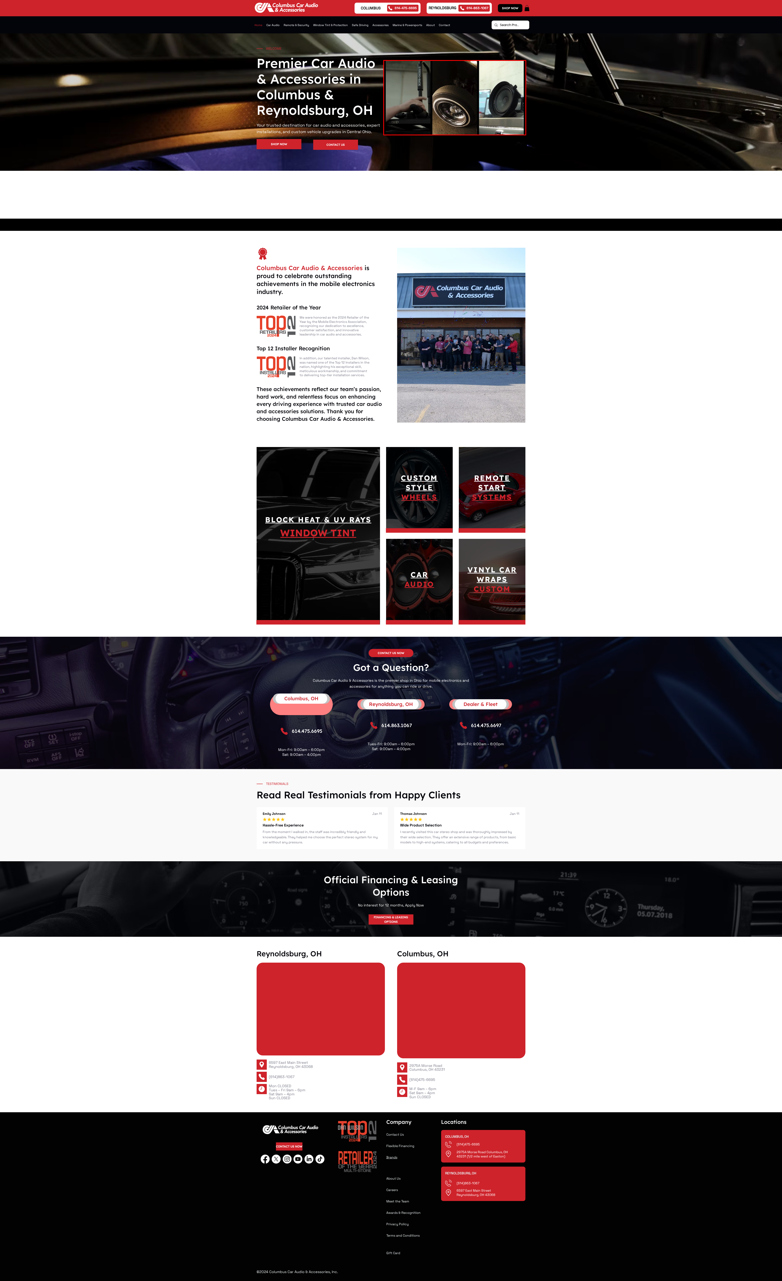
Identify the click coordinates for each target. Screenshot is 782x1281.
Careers (392, 1190)
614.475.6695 (307, 731)
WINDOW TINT (318, 533)
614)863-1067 (468, 1183)
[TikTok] (319, 1159)
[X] (276, 1159)
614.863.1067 (396, 725)
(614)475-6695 (422, 1079)
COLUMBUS (371, 8)
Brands (391, 1157)
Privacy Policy (397, 1224)
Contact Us (395, 1134)
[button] (526, 8)
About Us (393, 1178)
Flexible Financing (400, 1146)
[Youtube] (297, 1159)
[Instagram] (287, 1159)
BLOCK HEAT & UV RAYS (318, 519)
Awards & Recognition (403, 1213)
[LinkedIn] (308, 1159)
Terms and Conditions (403, 1235)
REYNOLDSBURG (442, 7)
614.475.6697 (486, 725)
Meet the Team (397, 1201)
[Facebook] (265, 1159)
